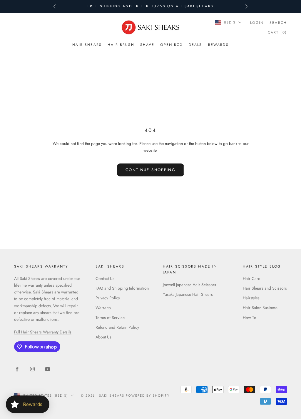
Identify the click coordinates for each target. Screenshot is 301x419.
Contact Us (105, 278)
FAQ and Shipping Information (122, 288)
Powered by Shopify (148, 395)
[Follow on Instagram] (32, 369)
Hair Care (251, 278)
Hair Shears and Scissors (265, 288)
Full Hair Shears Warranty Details (42, 332)
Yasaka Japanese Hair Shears (188, 294)
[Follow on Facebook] (17, 369)
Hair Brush (121, 44)
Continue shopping (150, 170)
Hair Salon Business (260, 308)
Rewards (218, 44)
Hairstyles (251, 298)
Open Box (171, 44)
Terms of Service (110, 317)
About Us (103, 337)
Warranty (103, 308)
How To (249, 317)
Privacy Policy (108, 298)
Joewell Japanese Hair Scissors (189, 285)
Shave (147, 44)
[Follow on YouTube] (48, 369)
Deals (195, 44)
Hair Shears (87, 44)
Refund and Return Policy (117, 327)
